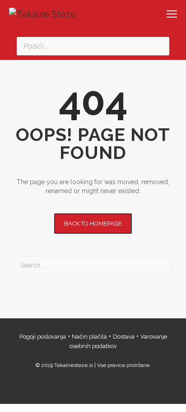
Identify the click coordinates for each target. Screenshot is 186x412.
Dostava (124, 336)
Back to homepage (93, 223)
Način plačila (89, 336)
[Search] (160, 46)
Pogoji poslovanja (42, 336)
